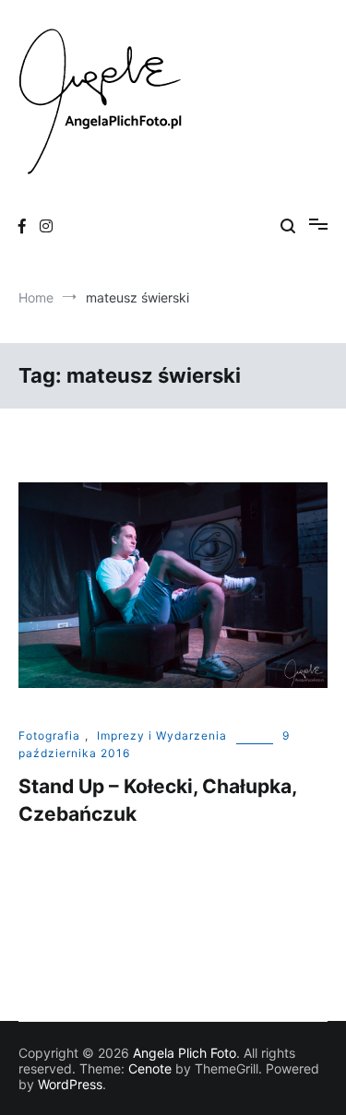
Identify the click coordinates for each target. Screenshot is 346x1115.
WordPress (70, 1084)
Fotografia (49, 735)
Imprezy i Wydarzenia (162, 735)
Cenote (150, 1068)
